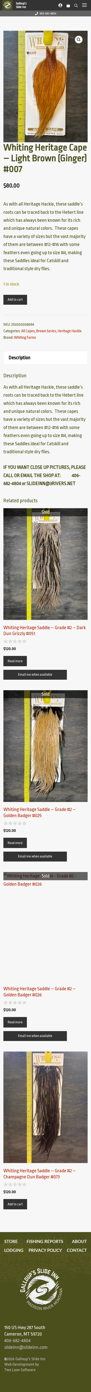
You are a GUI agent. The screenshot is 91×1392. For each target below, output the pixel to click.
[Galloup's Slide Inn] (16, 5)
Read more (15, 661)
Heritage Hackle (70, 331)
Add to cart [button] (15, 1204)
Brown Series (46, 331)
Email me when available (35, 675)
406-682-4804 (48, 13)
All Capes (28, 331)
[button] (79, 39)
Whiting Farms (25, 337)
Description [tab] (19, 357)
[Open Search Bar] (76, 4)
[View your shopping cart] (68, 4)
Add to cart (15, 300)
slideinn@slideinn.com (26, 1347)
